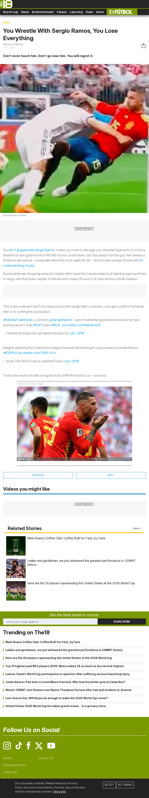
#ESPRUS (10, 353)
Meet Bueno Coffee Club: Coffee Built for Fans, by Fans (66, 538)
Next (111, 475)
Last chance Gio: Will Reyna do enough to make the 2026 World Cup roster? (56, 698)
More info (60, 791)
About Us (46, 758)
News (25, 12)
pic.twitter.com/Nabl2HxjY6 (81, 325)
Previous (38, 475)
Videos (62, 12)
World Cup (10, 12)
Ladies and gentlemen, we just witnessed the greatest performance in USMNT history (64, 650)
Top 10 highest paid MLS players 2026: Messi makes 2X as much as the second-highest (64, 666)
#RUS (55, 325)
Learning (76, 12)
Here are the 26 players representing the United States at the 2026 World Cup (81, 583)
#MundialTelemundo (18, 320)
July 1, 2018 (76, 333)
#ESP (37, 325)
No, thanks (125, 785)
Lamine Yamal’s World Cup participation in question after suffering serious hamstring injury (67, 674)
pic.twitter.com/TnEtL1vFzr (37, 353)
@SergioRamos (61, 320)
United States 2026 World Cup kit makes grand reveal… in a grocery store (55, 706)
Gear (89, 12)
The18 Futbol (122, 12)
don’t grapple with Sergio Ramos (32, 250)
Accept (109, 785)
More (100, 12)
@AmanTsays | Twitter (14, 215)
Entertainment (43, 12)
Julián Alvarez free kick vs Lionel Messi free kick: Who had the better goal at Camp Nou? (65, 682)
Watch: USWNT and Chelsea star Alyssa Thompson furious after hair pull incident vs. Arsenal (68, 690)
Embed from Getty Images (30, 384)
